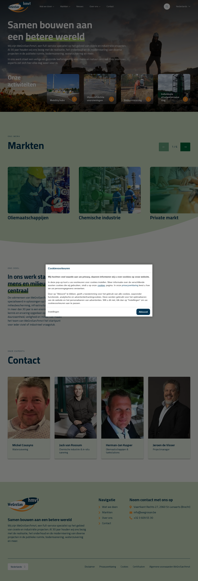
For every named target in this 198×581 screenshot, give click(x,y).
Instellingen (53, 311)
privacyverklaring (130, 285)
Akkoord (143, 312)
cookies (101, 285)
